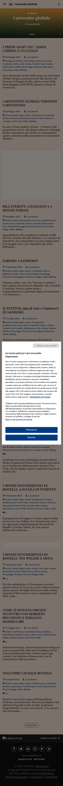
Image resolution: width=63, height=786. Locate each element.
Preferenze (31, 430)
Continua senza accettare (46, 345)
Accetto (32, 437)
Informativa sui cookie (40, 397)
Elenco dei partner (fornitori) (18, 420)
